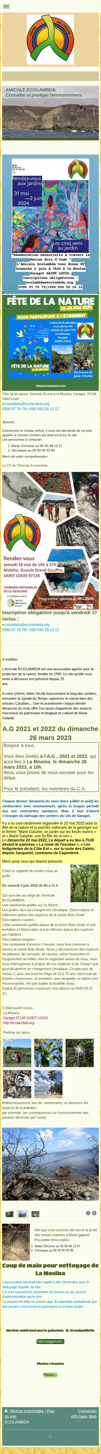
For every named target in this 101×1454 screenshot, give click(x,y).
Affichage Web (84, 1416)
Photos (48, 1375)
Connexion (87, 1411)
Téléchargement (48, 1341)
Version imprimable (27, 1411)
